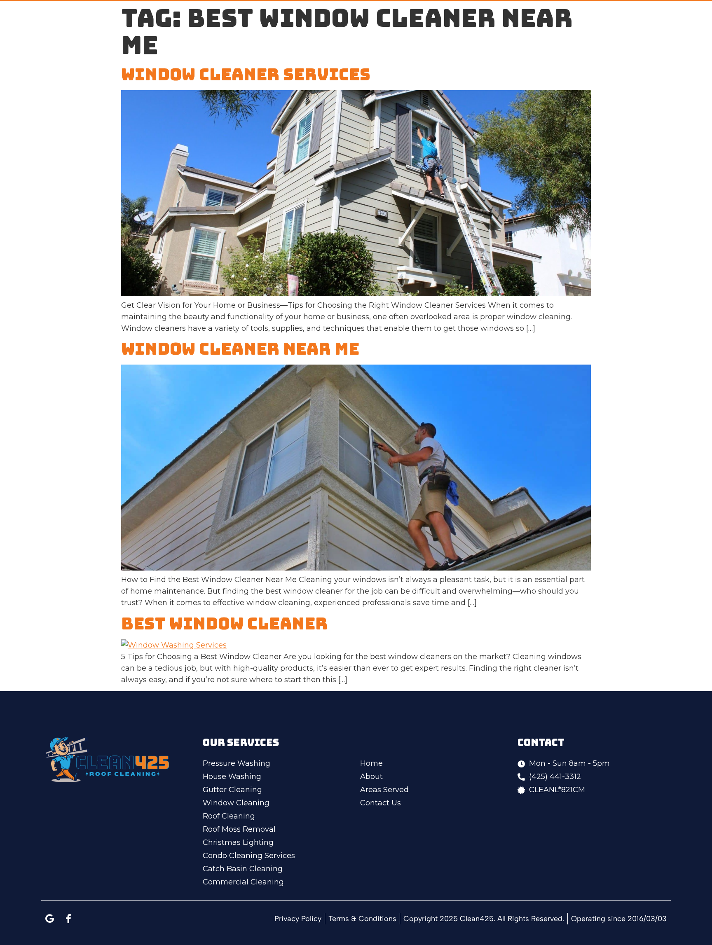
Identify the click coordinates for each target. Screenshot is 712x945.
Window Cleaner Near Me (240, 349)
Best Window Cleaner (224, 623)
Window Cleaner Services (245, 74)
